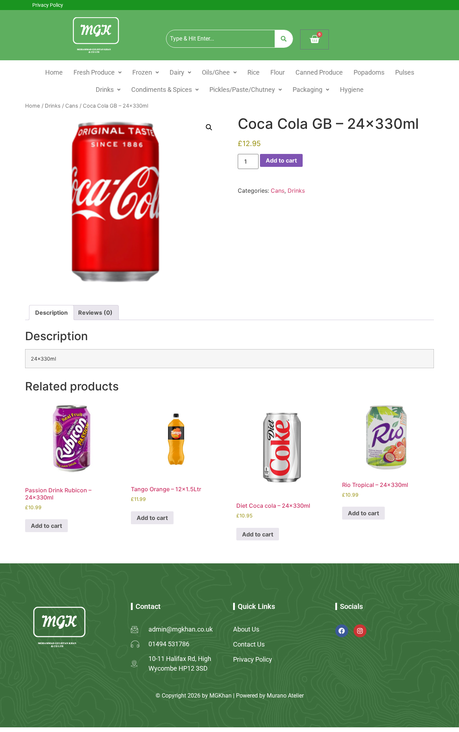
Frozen (142, 72)
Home (54, 72)
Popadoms (369, 72)
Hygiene (352, 89)
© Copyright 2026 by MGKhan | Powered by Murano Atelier (230, 695)
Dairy (177, 72)
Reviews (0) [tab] (95, 312)
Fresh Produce (94, 72)
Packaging (307, 89)
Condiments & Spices (161, 89)
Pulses (404, 72)
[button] (97, 72)
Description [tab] (51, 312)
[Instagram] (360, 630)
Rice (253, 72)
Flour (277, 72)
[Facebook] (341, 630)
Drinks (105, 89)
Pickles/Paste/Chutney (242, 89)
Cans (71, 106)
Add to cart (281, 160)
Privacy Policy (47, 5)
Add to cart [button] (46, 525)
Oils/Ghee (216, 72)
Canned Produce (319, 72)
